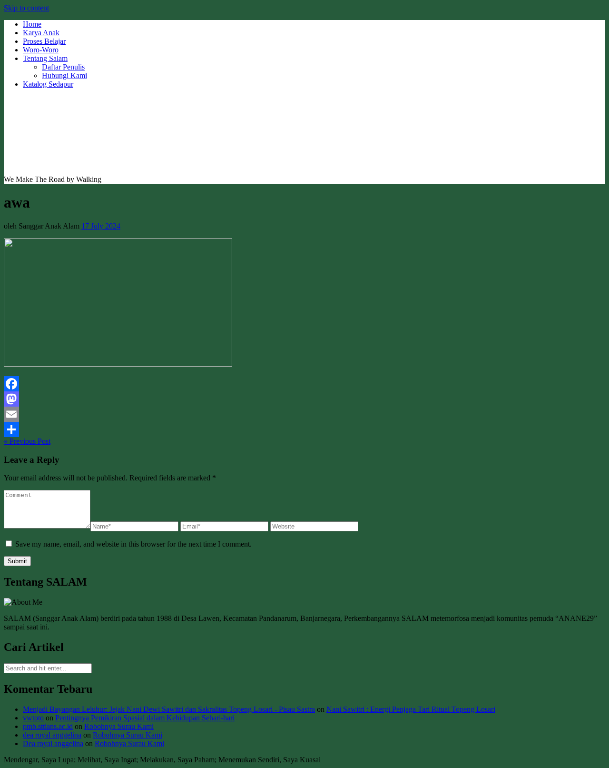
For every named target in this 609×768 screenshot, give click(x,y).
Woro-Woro (41, 50)
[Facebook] (304, 383)
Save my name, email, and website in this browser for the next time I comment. (133, 544)
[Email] (304, 414)
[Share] (304, 429)
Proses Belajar (44, 41)
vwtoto (33, 718)
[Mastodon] (304, 399)
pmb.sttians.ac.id (48, 726)
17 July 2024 (100, 226)
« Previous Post (27, 441)
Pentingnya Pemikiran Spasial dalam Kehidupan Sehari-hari (145, 718)
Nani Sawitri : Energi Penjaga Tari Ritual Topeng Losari (410, 709)
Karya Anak (41, 33)
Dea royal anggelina (53, 743)
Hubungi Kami (64, 75)
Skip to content (26, 8)
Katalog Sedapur (48, 84)
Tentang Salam (45, 58)
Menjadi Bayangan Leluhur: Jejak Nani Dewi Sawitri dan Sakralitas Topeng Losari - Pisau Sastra (169, 709)
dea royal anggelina (52, 735)
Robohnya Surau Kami (119, 726)
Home (32, 24)
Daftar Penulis (63, 67)
